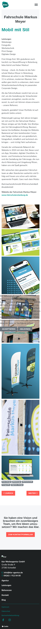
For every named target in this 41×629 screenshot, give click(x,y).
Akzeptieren (8, 329)
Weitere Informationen (15, 333)
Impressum (31, 333)
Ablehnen (25, 329)
